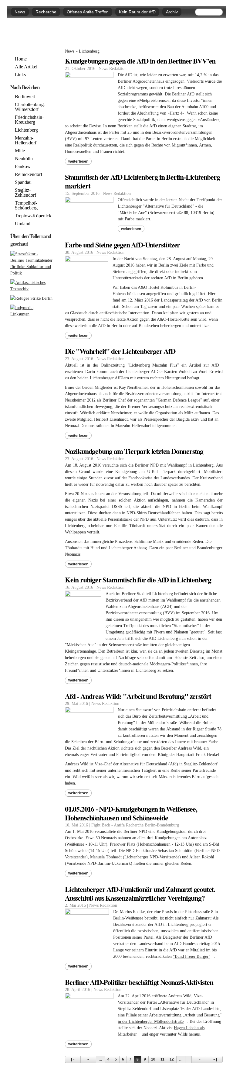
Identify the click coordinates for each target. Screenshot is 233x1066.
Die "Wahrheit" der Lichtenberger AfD (120, 351)
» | (215, 1059)
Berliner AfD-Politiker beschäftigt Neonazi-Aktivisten (139, 982)
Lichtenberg (26, 130)
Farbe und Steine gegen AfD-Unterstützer (122, 244)
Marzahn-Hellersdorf (25, 140)
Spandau (23, 182)
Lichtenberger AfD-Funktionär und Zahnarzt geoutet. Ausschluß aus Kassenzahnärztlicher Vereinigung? (140, 893)
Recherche (45, 11)
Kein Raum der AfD (137, 11)
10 (153, 1059)
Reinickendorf (28, 174)
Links (20, 74)
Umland (22, 223)
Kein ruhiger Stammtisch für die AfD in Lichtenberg (138, 579)
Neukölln (24, 158)
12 (172, 1059)
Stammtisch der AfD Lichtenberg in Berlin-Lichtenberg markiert (142, 181)
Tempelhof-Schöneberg (26, 205)
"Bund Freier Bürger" (193, 956)
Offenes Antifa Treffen (88, 11)
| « (73, 1059)
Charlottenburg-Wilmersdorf (30, 107)
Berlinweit (25, 96)
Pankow (23, 166)
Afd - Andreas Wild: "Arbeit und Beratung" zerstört (138, 696)
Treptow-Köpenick (33, 215)
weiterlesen (78, 161)
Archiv (172, 11)
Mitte (20, 150)
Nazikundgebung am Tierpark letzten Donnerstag (134, 451)
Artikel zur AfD (206, 365)
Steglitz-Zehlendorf (25, 193)
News (20, 11)
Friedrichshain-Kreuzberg (29, 120)
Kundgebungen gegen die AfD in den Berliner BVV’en (140, 60)
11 (162, 1059)
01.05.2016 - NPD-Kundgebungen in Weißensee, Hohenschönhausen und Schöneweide (131, 813)
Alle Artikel (26, 66)
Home (21, 59)
